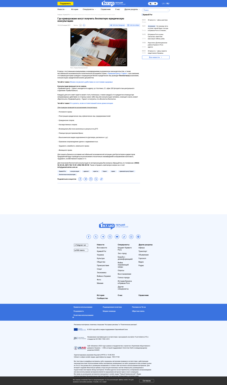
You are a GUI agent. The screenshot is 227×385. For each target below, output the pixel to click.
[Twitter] (96, 179)
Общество (101, 262)
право (113, 171)
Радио (141, 265)
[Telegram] (85, 179)
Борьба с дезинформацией (125, 258)
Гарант (105, 171)
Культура (101, 258)
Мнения (100, 283)
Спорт (99, 269)
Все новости (154, 57)
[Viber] (91, 179)
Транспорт (143, 251)
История (74, 9)
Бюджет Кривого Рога (125, 249)
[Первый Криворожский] (113, 3)
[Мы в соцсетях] (88, 236)
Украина (100, 255)
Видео (141, 262)
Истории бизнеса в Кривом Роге (125, 282)
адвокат (86, 171)
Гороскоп (142, 258)
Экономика (101, 272)
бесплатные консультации (67, 174)
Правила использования (83, 307)
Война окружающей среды (123, 265)
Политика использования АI (82, 316)
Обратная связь (138, 311)
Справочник (106, 9)
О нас (117, 9)
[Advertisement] (98, 197)
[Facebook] (80, 179)
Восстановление (124, 274)
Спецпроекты (88, 9)
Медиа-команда (109, 311)
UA (163, 3)
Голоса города (124, 277)
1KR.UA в (119, 25)
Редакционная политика (112, 307)
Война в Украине (104, 276)
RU (167, 3)
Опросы (121, 270)
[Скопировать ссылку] (101, 179)
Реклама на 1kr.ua (139, 307)
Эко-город (122, 253)
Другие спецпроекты (123, 288)
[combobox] (154, 10)
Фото (99, 280)
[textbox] (154, 10)
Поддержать (65, 3)
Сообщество (102, 298)
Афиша (142, 248)
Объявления (144, 255)
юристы (95, 171)
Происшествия (103, 265)
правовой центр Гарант (127, 171)
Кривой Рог (62, 171)
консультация (74, 171)
